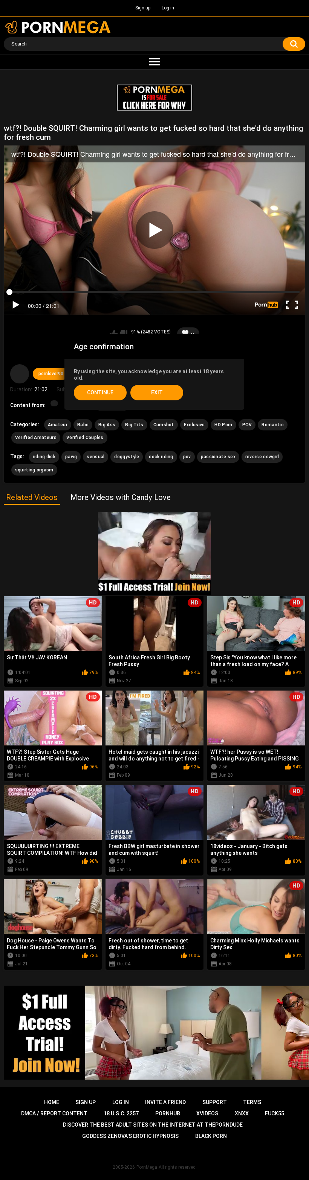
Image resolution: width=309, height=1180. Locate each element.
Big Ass (106, 424)
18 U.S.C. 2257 (121, 1113)
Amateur (57, 424)
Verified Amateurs (36, 437)
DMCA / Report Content (54, 1113)
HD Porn (223, 424)
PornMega (146, 1167)
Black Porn (211, 1136)
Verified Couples (85, 437)
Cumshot (163, 424)
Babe (83, 424)
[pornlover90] (19, 373)
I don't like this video (123, 334)
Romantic (272, 424)
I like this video (114, 334)
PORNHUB (167, 1113)
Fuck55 (274, 1113)
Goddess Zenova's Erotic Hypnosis (130, 1136)
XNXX (242, 1113)
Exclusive (194, 424)
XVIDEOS (207, 1113)
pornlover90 (50, 373)
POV (247, 424)
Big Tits (134, 424)
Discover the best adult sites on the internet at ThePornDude (153, 1125)
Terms (252, 1102)
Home (51, 1102)
